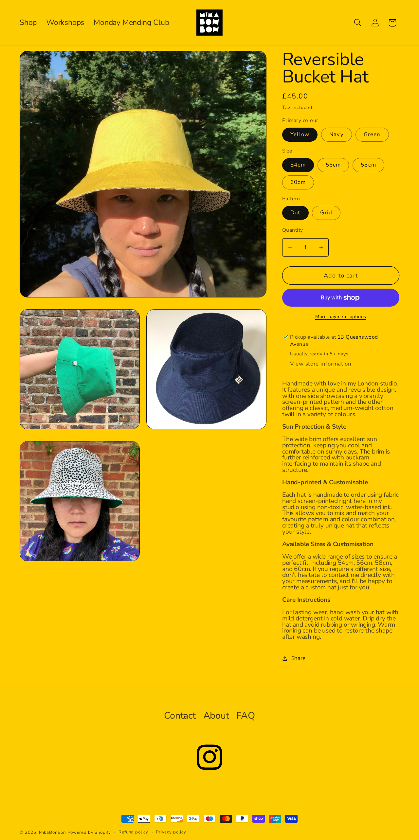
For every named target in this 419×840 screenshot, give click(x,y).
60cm (298, 182)
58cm (368, 165)
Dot (295, 212)
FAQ (245, 715)
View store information (321, 363)
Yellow (299, 134)
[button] (357, 22)
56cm (333, 165)
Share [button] (298, 658)
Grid (326, 212)
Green (372, 134)
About (216, 715)
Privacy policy (171, 832)
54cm (298, 165)
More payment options (340, 316)
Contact (180, 715)
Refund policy (133, 832)
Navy (336, 134)
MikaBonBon (52, 832)
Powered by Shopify (89, 832)
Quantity (292, 230)
